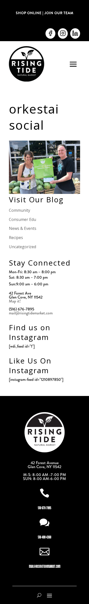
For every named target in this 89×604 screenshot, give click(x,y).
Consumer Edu (22, 219)
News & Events (22, 228)
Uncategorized (22, 246)
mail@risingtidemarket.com (31, 313)
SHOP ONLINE (29, 12)
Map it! (15, 301)
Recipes (16, 237)
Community (19, 210)
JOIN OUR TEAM (58, 12)
